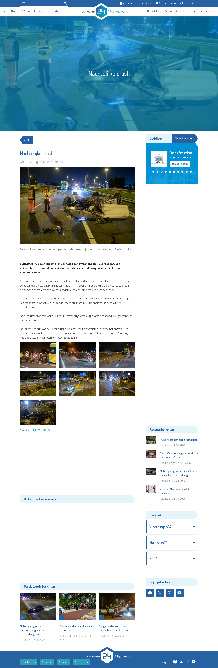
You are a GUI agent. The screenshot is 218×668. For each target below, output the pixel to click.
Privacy (65, 662)
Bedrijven (210, 11)
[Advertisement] (77, 465)
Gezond (180, 11)
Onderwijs (53, 11)
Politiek (32, 11)
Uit (147, 11)
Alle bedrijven (181, 138)
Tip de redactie (167, 3)
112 (23, 11)
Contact (49, 662)
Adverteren (190, 3)
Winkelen (157, 11)
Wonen (169, 11)
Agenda (127, 3)
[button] (153, 172)
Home (5, 11)
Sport (42, 11)
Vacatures (145, 3)
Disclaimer (83, 662)
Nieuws (15, 11)
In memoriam (194, 11)
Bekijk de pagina (180, 161)
